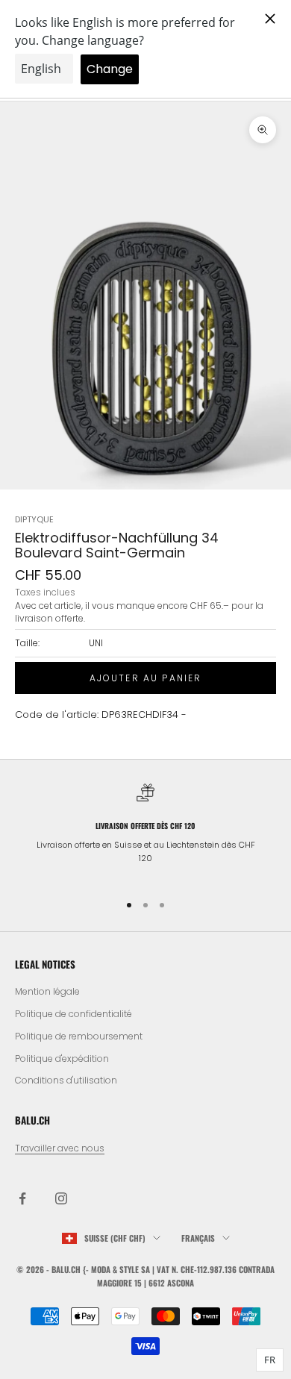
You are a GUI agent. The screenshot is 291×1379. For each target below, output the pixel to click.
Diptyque (34, 519)
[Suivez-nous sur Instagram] (61, 1198)
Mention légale (47, 991)
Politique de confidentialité (73, 1013)
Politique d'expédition (62, 1058)
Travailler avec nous (59, 1148)
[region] (145, 831)
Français (198, 1238)
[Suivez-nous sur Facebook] (22, 1198)
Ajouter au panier (146, 678)
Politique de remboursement (79, 1036)
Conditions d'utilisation (66, 1080)
